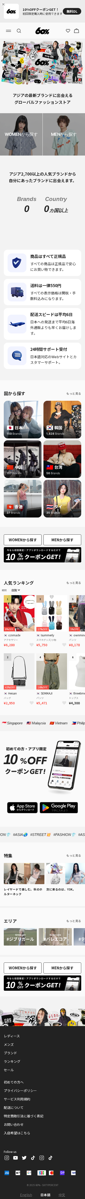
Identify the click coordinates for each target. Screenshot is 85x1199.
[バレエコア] (55, 937)
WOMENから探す (23, 539)
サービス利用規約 (17, 1099)
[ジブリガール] (20, 937)
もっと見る (73, 393)
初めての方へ (14, 1082)
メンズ (9, 1044)
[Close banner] (4, 4)
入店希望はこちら (17, 1133)
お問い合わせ (14, 1124)
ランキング (12, 1061)
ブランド (10, 1053)
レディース (12, 1036)
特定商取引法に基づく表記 (23, 1116)
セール (9, 1069)
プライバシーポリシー (20, 1090)
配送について (14, 1107)
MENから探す (62, 539)
